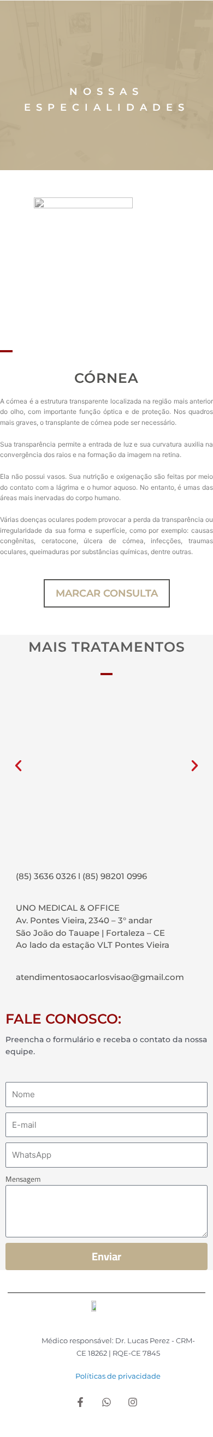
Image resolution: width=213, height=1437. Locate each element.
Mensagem (22, 1179)
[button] (18, 766)
